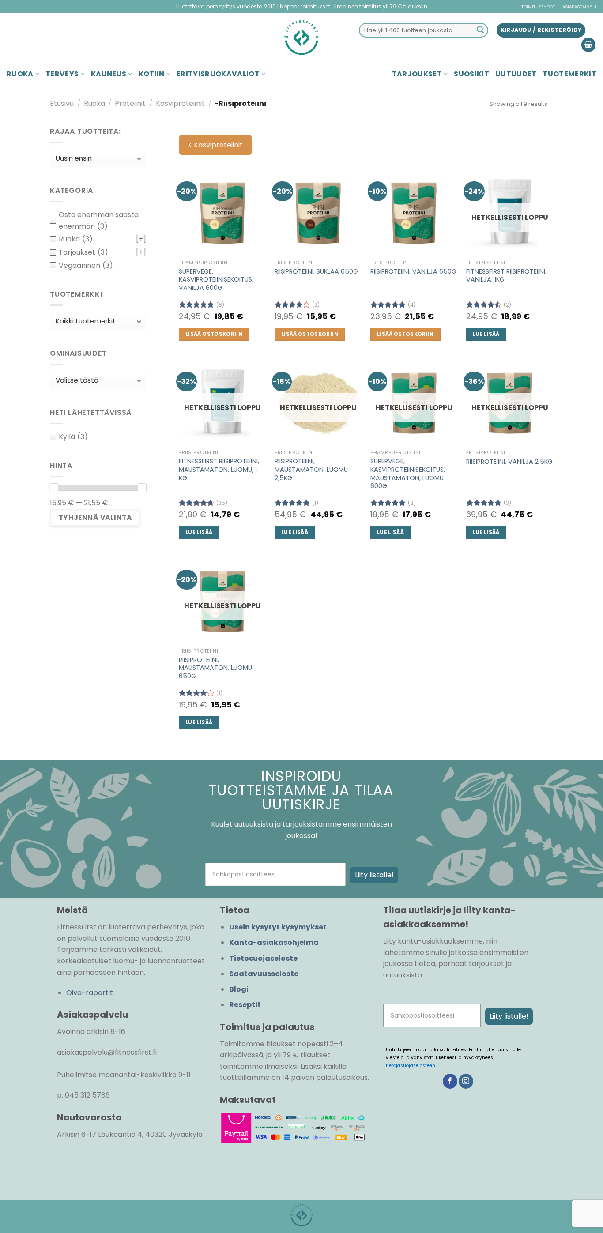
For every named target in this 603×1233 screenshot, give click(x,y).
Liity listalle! (374, 875)
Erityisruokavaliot (218, 74)
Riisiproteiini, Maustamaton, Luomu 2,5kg (311, 469)
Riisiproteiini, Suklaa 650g (316, 271)
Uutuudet (516, 74)
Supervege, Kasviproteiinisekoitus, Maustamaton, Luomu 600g (407, 473)
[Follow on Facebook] (450, 1081)
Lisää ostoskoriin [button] (213, 334)
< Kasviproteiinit (215, 145)
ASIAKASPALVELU (579, 6)
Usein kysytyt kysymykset (278, 927)
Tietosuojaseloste (263, 958)
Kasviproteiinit (180, 103)
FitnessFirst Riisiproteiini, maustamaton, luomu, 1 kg (219, 469)
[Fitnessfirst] (301, 37)
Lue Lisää (486, 334)
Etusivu (62, 103)
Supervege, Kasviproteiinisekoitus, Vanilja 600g (216, 279)
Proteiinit (130, 103)
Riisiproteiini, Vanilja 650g (413, 271)
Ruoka (20, 74)
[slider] (53, 487)
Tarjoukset (417, 74)
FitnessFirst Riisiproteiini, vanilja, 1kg (506, 275)
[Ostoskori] (588, 45)
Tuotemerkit (569, 74)
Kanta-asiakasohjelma (274, 942)
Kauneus (108, 74)
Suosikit (471, 74)
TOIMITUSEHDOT (538, 6)
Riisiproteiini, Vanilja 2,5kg (509, 462)
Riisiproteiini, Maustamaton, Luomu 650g (215, 668)
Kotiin (152, 74)
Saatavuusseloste (263, 974)
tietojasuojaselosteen (410, 1065)
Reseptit (245, 1005)
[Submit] (480, 30)
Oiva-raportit (89, 993)
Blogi (239, 989)
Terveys (62, 74)
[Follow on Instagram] (466, 1081)
